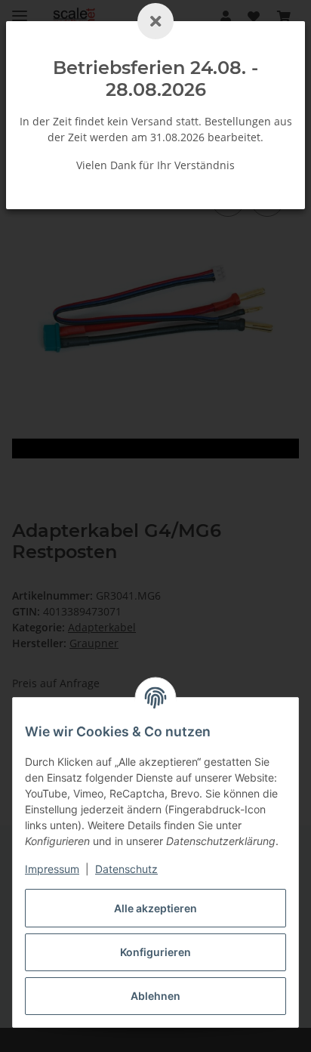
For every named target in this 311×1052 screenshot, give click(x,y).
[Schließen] (155, 21)
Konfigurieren (155, 952)
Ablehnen (155, 995)
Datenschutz (126, 868)
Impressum (52, 868)
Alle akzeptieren (155, 908)
